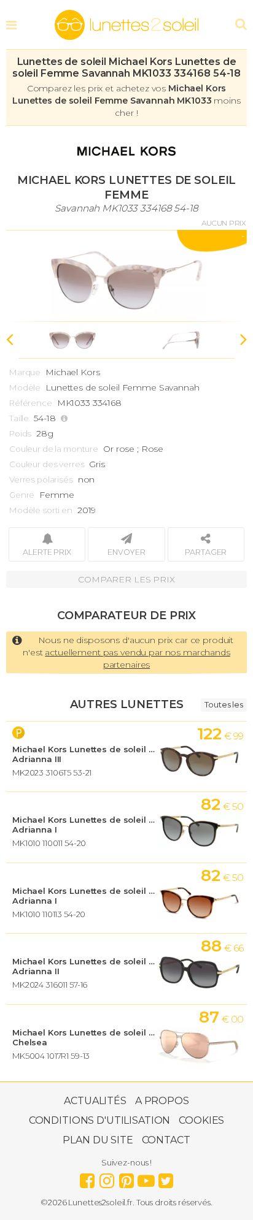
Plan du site (98, 1140)
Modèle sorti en (40, 510)
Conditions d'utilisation (100, 1120)
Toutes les (223, 704)
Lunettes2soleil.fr (126, 25)
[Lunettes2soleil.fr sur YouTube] (146, 1177)
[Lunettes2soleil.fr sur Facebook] (87, 1177)
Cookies (201, 1120)
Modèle (25, 387)
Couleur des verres (46, 464)
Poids (20, 433)
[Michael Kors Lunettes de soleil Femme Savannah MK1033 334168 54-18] (126, 276)
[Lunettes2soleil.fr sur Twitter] (165, 1177)
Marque (25, 372)
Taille (19, 418)
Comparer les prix (126, 579)
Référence (30, 403)
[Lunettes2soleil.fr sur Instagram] (106, 1177)
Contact (166, 1140)
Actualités (95, 1101)
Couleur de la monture (53, 449)
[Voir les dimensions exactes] (66, 418)
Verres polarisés (41, 479)
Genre (21, 495)
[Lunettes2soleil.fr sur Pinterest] (126, 1177)
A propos (162, 1101)
